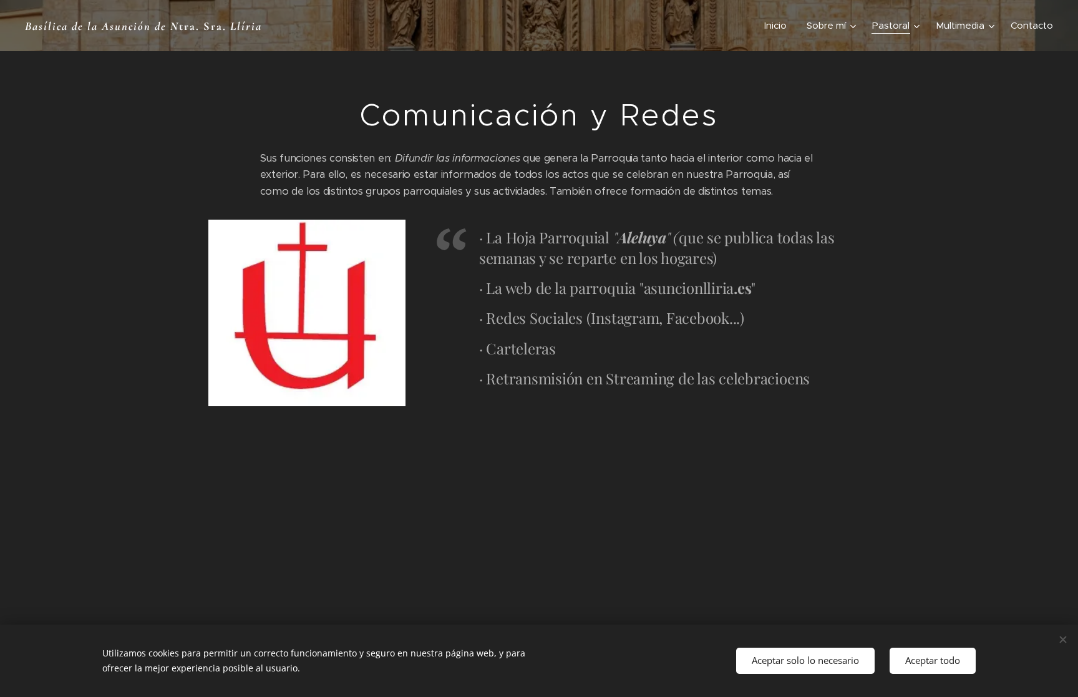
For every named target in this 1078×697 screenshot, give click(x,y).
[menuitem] (779, 25)
